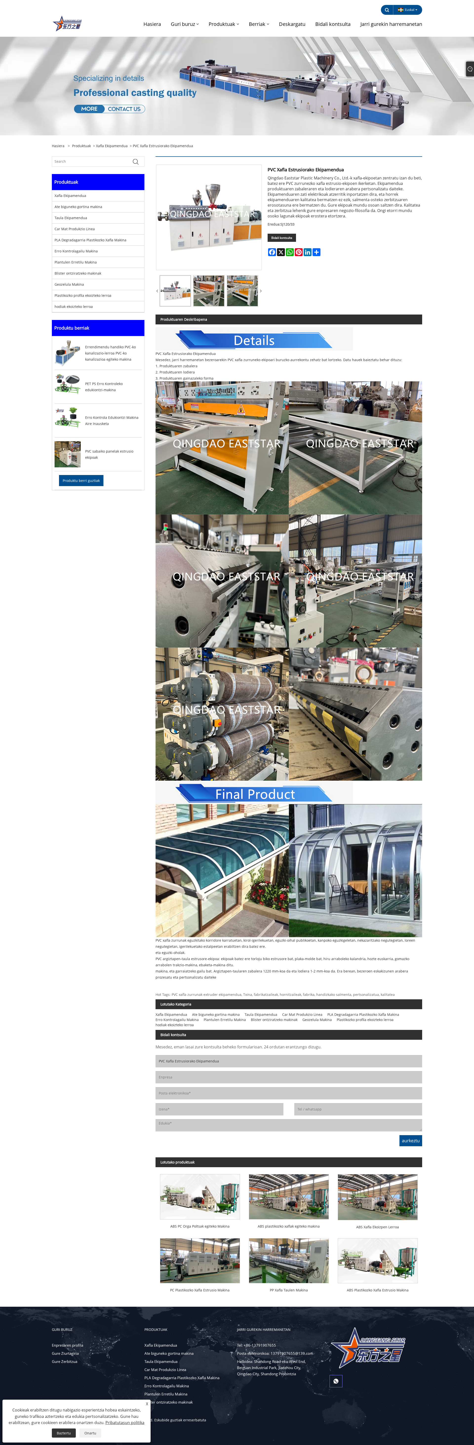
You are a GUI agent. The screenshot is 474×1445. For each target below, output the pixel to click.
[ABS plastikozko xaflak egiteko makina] (288, 1194)
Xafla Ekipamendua (112, 145)
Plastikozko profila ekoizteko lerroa (83, 295)
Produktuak (81, 145)
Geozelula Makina (69, 284)
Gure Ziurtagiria (65, 1353)
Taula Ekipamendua (71, 217)
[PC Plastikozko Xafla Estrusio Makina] (200, 1258)
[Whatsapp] (336, 1381)
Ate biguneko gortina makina (78, 206)
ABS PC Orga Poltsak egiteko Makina (200, 1226)
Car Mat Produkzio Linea (75, 229)
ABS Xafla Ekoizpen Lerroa (377, 1227)
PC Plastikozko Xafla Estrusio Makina (200, 1290)
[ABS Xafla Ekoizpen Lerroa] (377, 1195)
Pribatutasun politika (124, 1422)
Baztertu (64, 1433)
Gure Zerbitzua (64, 1361)
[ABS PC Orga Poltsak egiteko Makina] (200, 1194)
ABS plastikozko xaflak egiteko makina (289, 1226)
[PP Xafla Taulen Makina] (288, 1258)
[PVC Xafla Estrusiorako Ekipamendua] (175, 291)
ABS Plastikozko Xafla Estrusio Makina (378, 1290)
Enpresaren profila (67, 1345)
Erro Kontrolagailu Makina (76, 251)
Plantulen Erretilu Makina (76, 262)
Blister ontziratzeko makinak (78, 273)
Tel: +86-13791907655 (256, 1345)
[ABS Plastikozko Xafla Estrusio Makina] (377, 1258)
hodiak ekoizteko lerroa (74, 306)
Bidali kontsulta (281, 238)
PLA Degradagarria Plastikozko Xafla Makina (90, 240)
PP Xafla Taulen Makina (289, 1290)
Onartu (90, 1433)
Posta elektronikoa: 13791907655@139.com (275, 1353)
